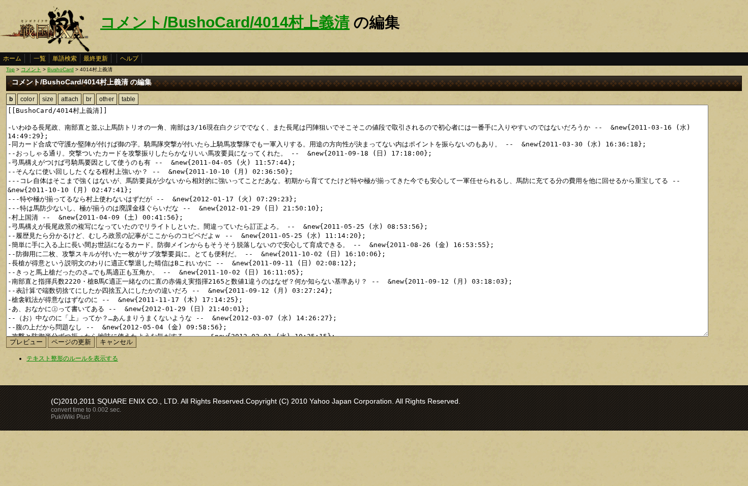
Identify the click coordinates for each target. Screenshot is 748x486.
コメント (31, 69)
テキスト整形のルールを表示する (72, 358)
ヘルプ (129, 58)
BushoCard (60, 69)
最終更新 (95, 58)
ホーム (12, 58)
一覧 (40, 58)
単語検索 (64, 58)
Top (10, 69)
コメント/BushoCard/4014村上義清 (225, 22)
